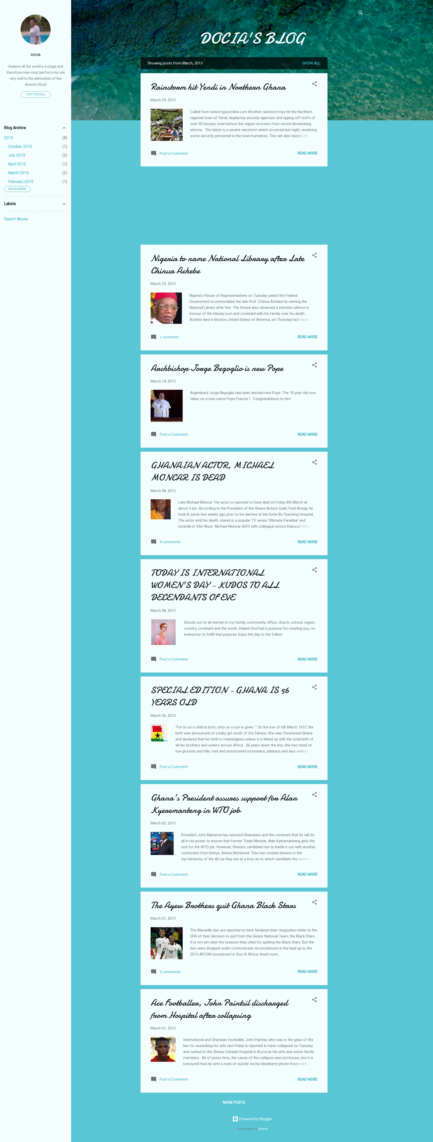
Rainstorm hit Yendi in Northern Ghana (218, 87)
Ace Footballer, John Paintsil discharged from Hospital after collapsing (219, 1009)
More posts (234, 1102)
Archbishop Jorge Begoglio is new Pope (217, 368)
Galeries (263, 1128)
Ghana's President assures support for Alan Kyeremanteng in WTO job (224, 804)
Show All (311, 63)
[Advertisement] (348, 132)
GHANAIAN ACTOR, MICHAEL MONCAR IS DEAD (212, 471)
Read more (307, 153)
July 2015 (16, 155)
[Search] (361, 13)
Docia (36, 55)
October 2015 (20, 146)
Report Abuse (16, 219)
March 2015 (18, 172)
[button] (314, 84)
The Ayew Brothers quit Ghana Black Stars (223, 905)
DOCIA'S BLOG (252, 38)
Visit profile (35, 94)
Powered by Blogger (255, 1119)
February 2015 (20, 181)
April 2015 (17, 164)
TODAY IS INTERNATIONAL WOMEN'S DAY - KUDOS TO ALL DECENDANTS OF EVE (215, 585)
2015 (8, 137)
